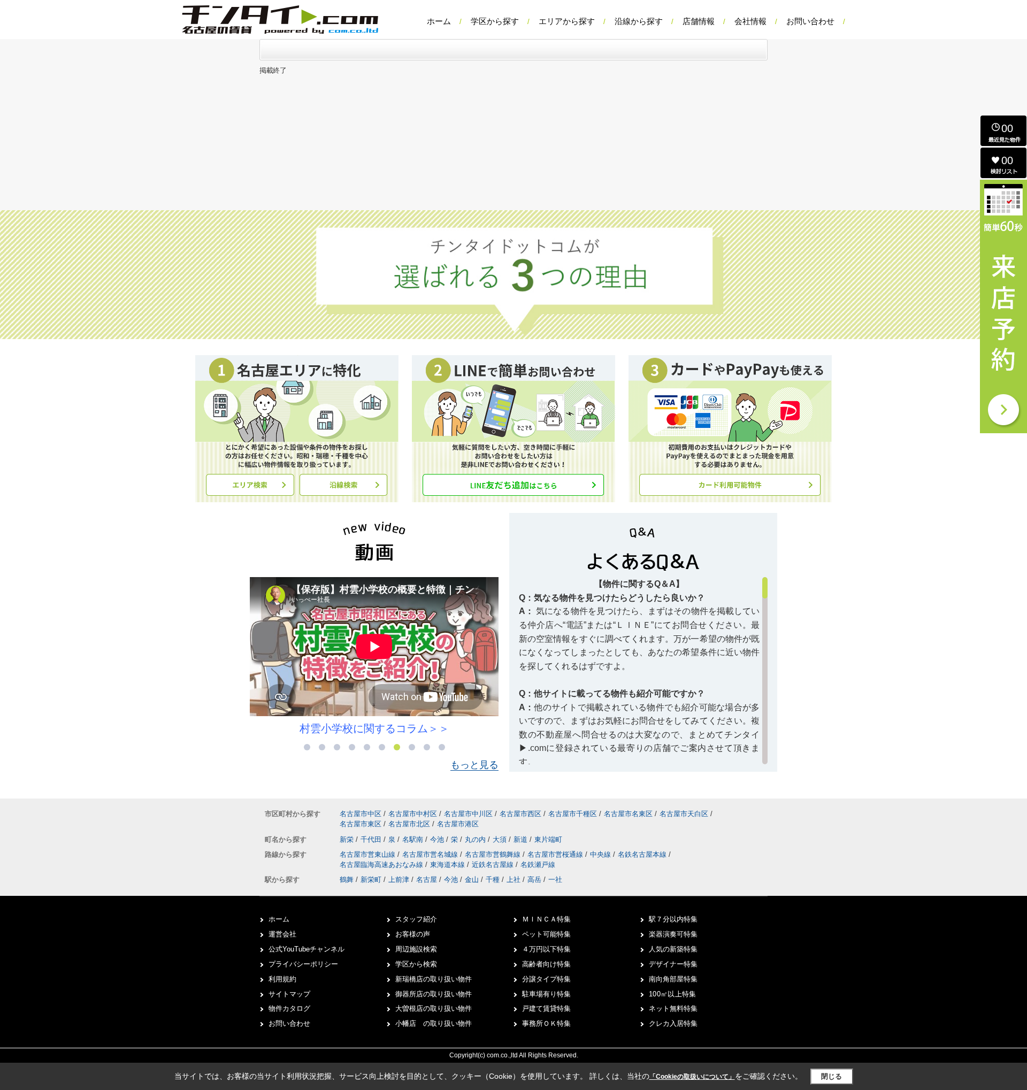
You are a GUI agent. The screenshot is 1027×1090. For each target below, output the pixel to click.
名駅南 (413, 839)
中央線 (601, 854)
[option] (374, 656)
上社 (513, 880)
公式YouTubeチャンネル (306, 949)
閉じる (831, 1076)
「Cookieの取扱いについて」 (692, 1076)
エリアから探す (567, 21)
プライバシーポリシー (303, 964)
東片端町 (548, 839)
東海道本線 (448, 865)
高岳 (534, 880)
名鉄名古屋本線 (643, 854)
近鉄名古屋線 (494, 865)
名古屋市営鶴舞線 (494, 854)
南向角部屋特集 (673, 979)
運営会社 (282, 934)
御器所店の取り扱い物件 (433, 994)
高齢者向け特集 (546, 964)
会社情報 (750, 21)
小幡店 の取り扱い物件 (433, 1023)
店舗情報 (699, 21)
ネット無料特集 (673, 1008)
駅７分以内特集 (673, 919)
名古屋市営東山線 (368, 854)
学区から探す (495, 21)
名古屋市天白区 (684, 814)
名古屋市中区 (360, 814)
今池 (438, 839)
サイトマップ (289, 994)
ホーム (439, 21)
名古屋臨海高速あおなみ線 (382, 865)
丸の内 (476, 839)
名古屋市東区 (360, 824)
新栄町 (371, 880)
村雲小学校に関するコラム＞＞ (374, 728)
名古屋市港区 (458, 824)
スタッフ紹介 (416, 919)
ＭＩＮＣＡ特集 (546, 919)
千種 (493, 880)
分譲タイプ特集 (546, 979)
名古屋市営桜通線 (556, 854)
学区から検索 (416, 964)
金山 (472, 880)
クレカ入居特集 (673, 1023)
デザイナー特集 (673, 964)
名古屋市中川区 (468, 814)
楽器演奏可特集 (673, 934)
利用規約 (282, 979)
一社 (555, 880)
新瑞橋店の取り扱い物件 (433, 979)
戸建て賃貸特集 (546, 1008)
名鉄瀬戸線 (537, 865)
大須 (501, 839)
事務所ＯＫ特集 (546, 1023)
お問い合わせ (810, 21)
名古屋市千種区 (572, 814)
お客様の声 (412, 934)
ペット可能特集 (546, 934)
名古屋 (426, 880)
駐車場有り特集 (546, 994)
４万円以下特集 (546, 949)
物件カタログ (289, 1008)
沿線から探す (639, 21)
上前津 (398, 880)
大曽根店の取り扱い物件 (433, 1008)
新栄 (348, 839)
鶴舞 (347, 880)
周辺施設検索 (416, 949)
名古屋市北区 (409, 824)
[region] (643, 670)
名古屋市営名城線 (431, 854)
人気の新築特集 (673, 949)
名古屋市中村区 (412, 814)
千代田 (372, 839)
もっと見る (474, 764)
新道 (522, 839)
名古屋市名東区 (628, 814)
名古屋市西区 (520, 814)
